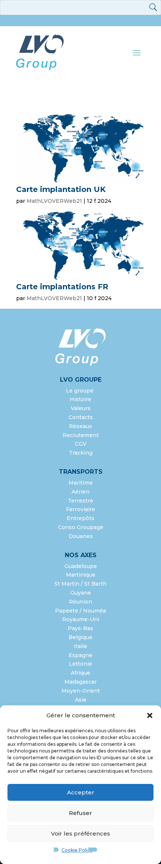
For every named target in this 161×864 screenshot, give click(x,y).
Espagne (80, 655)
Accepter (80, 792)
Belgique (80, 637)
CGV (80, 443)
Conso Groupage (80, 527)
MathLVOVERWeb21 (54, 201)
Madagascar (80, 681)
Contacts (81, 417)
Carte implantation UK (61, 189)
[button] (150, 715)
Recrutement (81, 435)
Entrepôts (80, 518)
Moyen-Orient (80, 690)
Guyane (80, 592)
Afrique (80, 672)
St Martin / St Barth (80, 583)
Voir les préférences (80, 833)
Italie (80, 646)
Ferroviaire (80, 509)
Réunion (80, 601)
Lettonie (80, 663)
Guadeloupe (80, 566)
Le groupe (80, 390)
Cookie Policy (76, 850)
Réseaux (80, 426)
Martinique (80, 574)
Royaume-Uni (80, 619)
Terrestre (80, 500)
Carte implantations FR (62, 286)
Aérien (80, 491)
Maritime (81, 482)
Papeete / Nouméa (80, 610)
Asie (80, 699)
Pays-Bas (80, 628)
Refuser (80, 812)
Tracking (80, 452)
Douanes (81, 536)
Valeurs (81, 408)
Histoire (80, 399)
